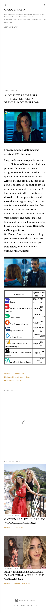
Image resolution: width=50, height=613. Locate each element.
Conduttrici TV (15, 9)
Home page (11, 27)
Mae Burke (33, 605)
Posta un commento (21, 583)
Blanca (14, 377)
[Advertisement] (25, 57)
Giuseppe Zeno (24, 377)
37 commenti (18, 527)
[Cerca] (44, 4)
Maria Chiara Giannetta (13, 381)
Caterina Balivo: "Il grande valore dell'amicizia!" (24, 520)
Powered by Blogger (27, 600)
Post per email (19, 373)
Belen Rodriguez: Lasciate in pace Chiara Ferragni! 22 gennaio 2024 (24, 575)
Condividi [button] (7, 373)
